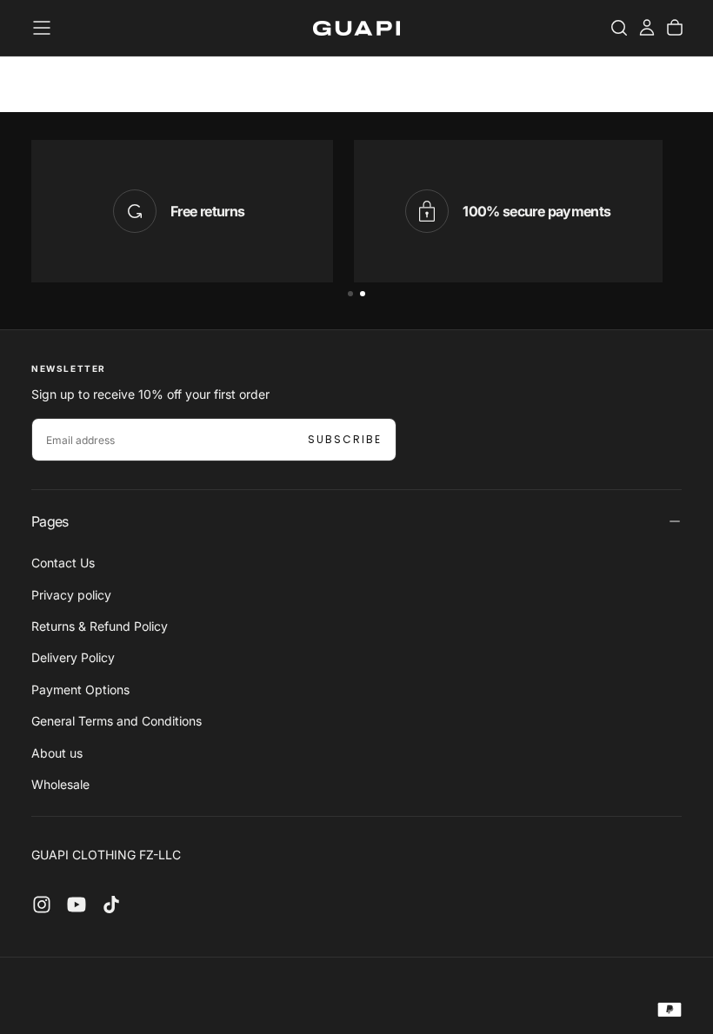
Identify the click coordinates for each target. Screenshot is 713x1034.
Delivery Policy (73, 657)
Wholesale (60, 784)
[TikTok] (111, 904)
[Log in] (646, 28)
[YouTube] (76, 904)
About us (57, 753)
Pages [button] (50, 521)
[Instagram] (41, 904)
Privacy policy (71, 594)
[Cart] (674, 28)
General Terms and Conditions (116, 720)
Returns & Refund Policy (99, 626)
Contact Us (63, 562)
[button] (41, 27)
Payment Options (80, 689)
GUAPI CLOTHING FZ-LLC (106, 854)
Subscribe (345, 439)
